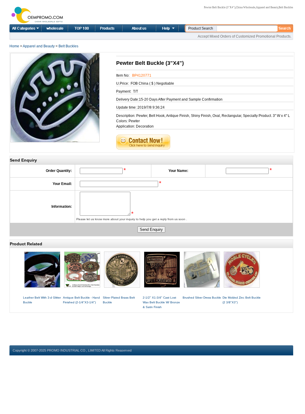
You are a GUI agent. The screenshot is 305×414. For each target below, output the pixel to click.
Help (166, 28)
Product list (101, 28)
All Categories (25, 28)
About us (131, 28)
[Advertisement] (151, 326)
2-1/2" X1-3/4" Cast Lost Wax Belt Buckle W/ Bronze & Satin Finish (161, 302)
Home (48, 28)
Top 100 (75, 28)
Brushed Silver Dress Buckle (202, 297)
